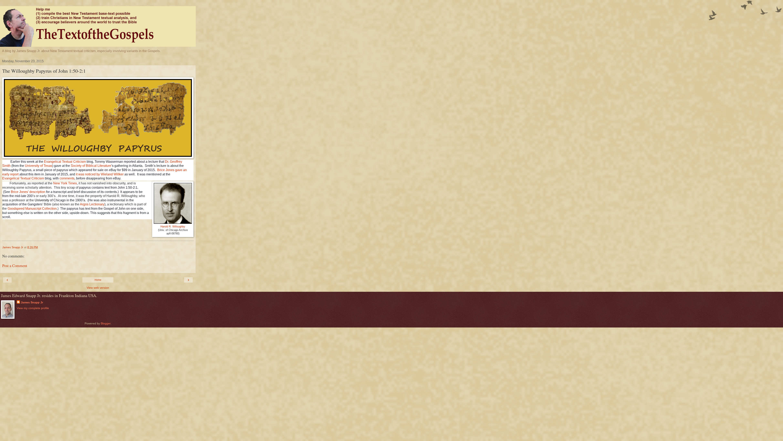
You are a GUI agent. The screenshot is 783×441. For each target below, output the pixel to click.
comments (67, 178)
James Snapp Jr (32, 302)
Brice (15, 192)
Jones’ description (32, 192)
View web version (98, 287)
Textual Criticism (32, 178)
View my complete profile (33, 308)
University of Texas (38, 165)
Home (98, 279)
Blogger (106, 323)
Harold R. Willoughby (172, 226)
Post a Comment (14, 265)
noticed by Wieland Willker (104, 174)
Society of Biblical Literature (91, 165)
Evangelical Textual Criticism (65, 161)
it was (80, 174)
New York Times (65, 183)
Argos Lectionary (92, 204)
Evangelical (11, 178)
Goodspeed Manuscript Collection (32, 208)
